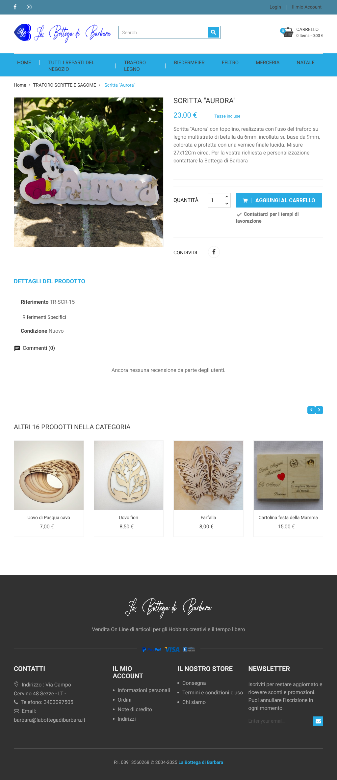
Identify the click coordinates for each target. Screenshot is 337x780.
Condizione (34, 331)
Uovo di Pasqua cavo (48, 517)
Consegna (194, 683)
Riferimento (34, 302)
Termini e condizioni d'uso (212, 693)
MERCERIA (267, 63)
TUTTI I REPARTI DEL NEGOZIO (71, 66)
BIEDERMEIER (189, 63)
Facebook (15, 7)
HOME (24, 63)
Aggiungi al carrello (284, 200)
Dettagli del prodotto (49, 281)
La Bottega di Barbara (200, 762)
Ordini (125, 700)
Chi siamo (194, 702)
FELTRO (230, 63)
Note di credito (135, 709)
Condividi (214, 252)
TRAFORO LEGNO (135, 66)
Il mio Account (128, 672)
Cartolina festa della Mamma (288, 517)
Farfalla (208, 517)
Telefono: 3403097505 (46, 702)
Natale (306, 63)
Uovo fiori (128, 517)
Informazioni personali (141, 690)
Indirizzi (127, 719)
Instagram (29, 7)
